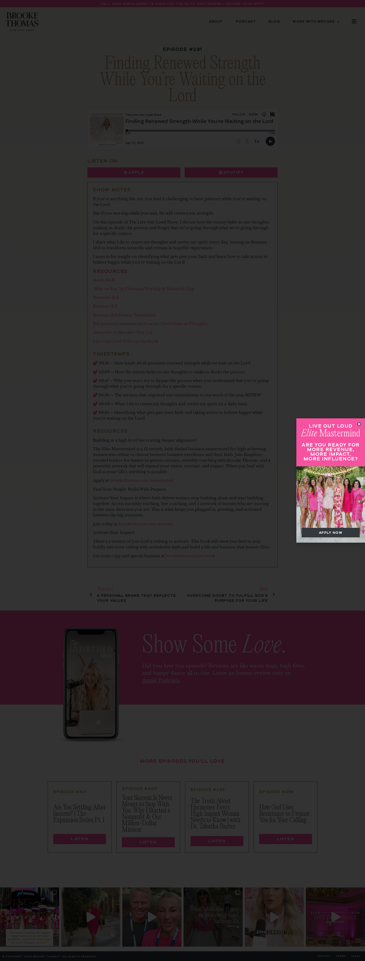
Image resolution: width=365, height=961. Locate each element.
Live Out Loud (331, 426)
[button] (359, 424)
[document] (182, 480)
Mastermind (330, 433)
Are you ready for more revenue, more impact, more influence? (331, 452)
